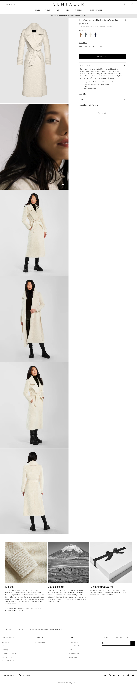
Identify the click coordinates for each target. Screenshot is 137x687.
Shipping (5, 650)
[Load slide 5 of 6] (4, 528)
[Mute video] (63, 185)
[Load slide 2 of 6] (4, 520)
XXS (80, 46)
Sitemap (71, 650)
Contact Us (6, 642)
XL (101, 46)
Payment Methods (8, 661)
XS (86, 46)
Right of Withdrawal (9, 657)
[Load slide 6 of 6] (4, 530)
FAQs (3, 646)
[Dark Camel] (80, 34)
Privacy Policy (74, 642)
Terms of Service (74, 646)
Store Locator (40, 642)
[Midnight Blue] (95, 34)
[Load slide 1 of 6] (4, 518)
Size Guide (83, 42)
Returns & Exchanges (9, 653)
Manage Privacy (74, 653)
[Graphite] (85, 34)
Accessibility (73, 657)
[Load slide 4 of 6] (4, 525)
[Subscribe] (132, 643)
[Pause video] (5, 185)
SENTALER (65, 683)
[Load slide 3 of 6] (4, 523)
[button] (37, 11)
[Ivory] (90, 34)
